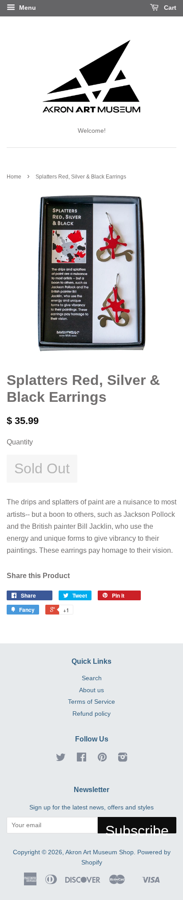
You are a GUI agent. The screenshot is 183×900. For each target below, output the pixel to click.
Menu (26, 7)
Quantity (20, 442)
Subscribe (137, 828)
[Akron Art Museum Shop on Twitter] (61, 759)
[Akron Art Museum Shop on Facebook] (81, 759)
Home (14, 177)
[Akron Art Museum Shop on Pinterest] (102, 759)
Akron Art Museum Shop (99, 852)
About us (91, 690)
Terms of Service (91, 701)
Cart (169, 7)
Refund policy (91, 713)
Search (92, 678)
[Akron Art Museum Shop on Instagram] (122, 759)
